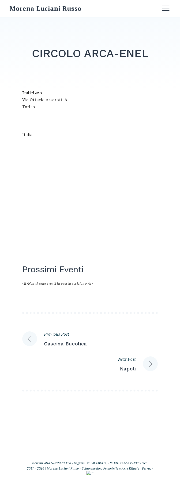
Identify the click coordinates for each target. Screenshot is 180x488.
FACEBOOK (98, 463)
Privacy (147, 468)
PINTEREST (138, 463)
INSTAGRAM (117, 463)
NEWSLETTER (61, 463)
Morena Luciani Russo (45, 8)
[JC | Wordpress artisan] (89, 474)
